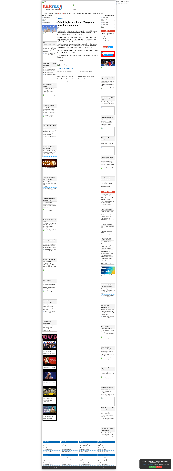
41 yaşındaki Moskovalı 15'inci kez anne (49, 178)
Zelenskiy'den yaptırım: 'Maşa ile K (85, 71)
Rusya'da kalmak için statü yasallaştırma (48, 417)
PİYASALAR (100, 13)
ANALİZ (79, 13)
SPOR (56, 13)
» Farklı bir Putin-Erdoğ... (66, 459)
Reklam (44, 15)
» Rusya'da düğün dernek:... (103, 447)
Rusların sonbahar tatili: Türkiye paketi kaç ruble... (107, 262)
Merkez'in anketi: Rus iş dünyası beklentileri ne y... (106, 224)
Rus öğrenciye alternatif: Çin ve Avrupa (107, 429)
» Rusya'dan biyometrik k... (48, 447)
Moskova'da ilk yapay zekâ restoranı (49, 148)
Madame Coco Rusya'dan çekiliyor (106, 327)
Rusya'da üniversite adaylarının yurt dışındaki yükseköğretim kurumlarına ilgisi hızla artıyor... (108, 434)
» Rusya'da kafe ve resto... (102, 451)
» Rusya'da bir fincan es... (102, 449)
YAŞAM (61, 13)
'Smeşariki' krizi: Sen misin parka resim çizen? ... (107, 195)
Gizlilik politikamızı (148, 464)
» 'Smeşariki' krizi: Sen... (102, 444)
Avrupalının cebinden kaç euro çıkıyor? (107, 388)
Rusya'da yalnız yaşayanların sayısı (48, 281)
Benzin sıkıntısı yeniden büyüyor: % (65, 78)
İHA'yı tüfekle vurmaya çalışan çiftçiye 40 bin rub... (107, 242)
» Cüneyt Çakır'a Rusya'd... (84, 445)
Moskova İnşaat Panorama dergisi (106, 348)
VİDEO (94, 13)
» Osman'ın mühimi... (47, 459)
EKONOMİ (51, 13)
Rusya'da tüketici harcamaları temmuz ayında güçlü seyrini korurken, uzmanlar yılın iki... (107, 143)
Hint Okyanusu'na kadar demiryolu (106, 179)
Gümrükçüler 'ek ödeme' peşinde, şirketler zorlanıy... (107, 259)
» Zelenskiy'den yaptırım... (103, 445)
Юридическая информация (109, 467)
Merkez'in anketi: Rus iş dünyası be (65, 81)
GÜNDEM (45, 13)
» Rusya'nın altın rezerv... (66, 444)
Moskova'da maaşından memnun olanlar (49, 302)
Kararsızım (105, 42)
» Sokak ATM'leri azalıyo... (48, 451)
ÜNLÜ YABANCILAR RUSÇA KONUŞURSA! (49, 352)
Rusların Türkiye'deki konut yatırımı (49, 260)
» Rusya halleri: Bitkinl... (84, 457)
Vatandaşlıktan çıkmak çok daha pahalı (49, 199)
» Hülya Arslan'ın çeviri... (66, 462)
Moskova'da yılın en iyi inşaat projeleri (49, 106)
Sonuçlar (105, 47)
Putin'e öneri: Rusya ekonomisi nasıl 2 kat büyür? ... (107, 220)
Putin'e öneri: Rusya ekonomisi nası (86, 78)
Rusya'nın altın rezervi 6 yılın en (64, 74)
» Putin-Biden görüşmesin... (85, 460)
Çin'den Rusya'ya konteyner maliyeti (86, 76)
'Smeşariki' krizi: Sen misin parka (64, 71)
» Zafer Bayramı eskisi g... (48, 457)
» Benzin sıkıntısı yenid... (48, 445)
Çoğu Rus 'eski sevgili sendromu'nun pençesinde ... (107, 249)
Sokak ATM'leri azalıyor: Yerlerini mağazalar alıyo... (107, 252)
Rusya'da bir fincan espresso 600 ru (86, 81)
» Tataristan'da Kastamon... (103, 462)
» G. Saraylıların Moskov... (84, 449)
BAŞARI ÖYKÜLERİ (86, 13)
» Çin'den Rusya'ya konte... (66, 445)
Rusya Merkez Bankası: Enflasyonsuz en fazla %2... (107, 256)
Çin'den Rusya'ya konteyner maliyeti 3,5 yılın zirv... (107, 212)
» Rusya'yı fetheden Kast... (103, 460)
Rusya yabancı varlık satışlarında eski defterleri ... (107, 205)
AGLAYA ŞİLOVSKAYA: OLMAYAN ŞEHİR (49, 383)
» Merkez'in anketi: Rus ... (66, 449)
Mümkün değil (106, 40)
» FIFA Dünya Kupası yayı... (85, 451)
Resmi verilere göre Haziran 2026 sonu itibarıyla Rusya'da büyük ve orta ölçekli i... (107, 373)
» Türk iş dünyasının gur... (103, 464)
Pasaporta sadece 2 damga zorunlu (106, 306)
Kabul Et (152, 467)
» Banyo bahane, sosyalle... (48, 464)
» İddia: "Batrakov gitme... (84, 444)
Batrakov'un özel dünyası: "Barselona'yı (49, 44)
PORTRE (73, 13)
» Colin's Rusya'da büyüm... (103, 459)
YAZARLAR (67, 13)
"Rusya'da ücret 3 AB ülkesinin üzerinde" (107, 158)
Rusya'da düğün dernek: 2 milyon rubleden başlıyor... (107, 209)
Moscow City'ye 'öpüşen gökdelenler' (49, 64)
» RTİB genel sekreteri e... (66, 464)
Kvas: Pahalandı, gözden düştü (47, 322)
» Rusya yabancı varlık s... (48, 444)
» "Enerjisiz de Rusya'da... (84, 459)
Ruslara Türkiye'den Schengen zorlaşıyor (106, 286)
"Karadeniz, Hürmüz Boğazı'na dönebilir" (107, 118)
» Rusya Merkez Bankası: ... (67, 451)
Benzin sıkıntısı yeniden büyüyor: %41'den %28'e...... (107, 215)
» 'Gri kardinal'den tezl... (84, 462)
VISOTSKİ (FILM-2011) (49, 367)
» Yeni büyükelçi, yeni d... (66, 457)
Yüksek (104, 36)
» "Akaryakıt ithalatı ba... (48, 449)
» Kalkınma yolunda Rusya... (85, 464)
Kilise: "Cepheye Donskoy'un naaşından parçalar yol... (107, 239)
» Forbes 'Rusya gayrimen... (103, 457)
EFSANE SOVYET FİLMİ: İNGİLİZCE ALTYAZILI (48, 400)
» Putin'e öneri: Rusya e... (66, 447)
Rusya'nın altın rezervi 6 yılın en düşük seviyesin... (107, 202)
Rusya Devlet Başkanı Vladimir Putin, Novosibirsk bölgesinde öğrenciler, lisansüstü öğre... (108, 103)
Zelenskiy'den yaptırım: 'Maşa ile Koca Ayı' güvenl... (107, 198)
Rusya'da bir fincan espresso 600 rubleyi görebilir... (107, 227)
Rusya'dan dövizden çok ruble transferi (107, 78)
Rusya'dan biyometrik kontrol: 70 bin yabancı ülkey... (107, 235)
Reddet (159, 467)
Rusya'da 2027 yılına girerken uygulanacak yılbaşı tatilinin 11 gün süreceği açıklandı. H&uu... (49, 245)
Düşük (104, 38)
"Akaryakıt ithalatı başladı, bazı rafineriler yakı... (107, 245)
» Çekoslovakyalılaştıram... (48, 462)
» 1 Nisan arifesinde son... (48, 460)
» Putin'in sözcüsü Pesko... (66, 460)
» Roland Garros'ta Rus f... (84, 447)
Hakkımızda (49, 15)
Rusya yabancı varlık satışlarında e (85, 74)
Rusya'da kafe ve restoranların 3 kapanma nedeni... (106, 231)
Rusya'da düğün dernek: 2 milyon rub (65, 76)
